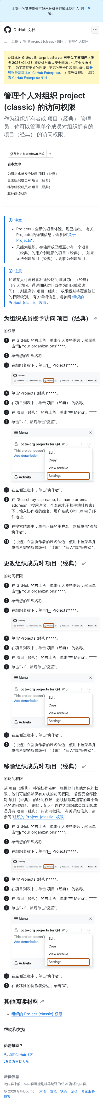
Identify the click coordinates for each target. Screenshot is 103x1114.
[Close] (89, 8)
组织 (14, 41)
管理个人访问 (79, 41)
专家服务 (88, 1091)
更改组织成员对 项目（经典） (42, 563)
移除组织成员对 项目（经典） (42, 766)
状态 (63, 1091)
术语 (42, 1091)
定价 (74, 1091)
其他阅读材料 (21, 1001)
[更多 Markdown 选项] (50, 154)
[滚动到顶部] (92, 1103)
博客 (7, 1096)
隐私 (53, 1091)
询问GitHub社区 (21, 1055)
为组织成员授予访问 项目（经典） (48, 318)
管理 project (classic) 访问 (43, 41)
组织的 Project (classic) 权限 (38, 816)
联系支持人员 (19, 1061)
